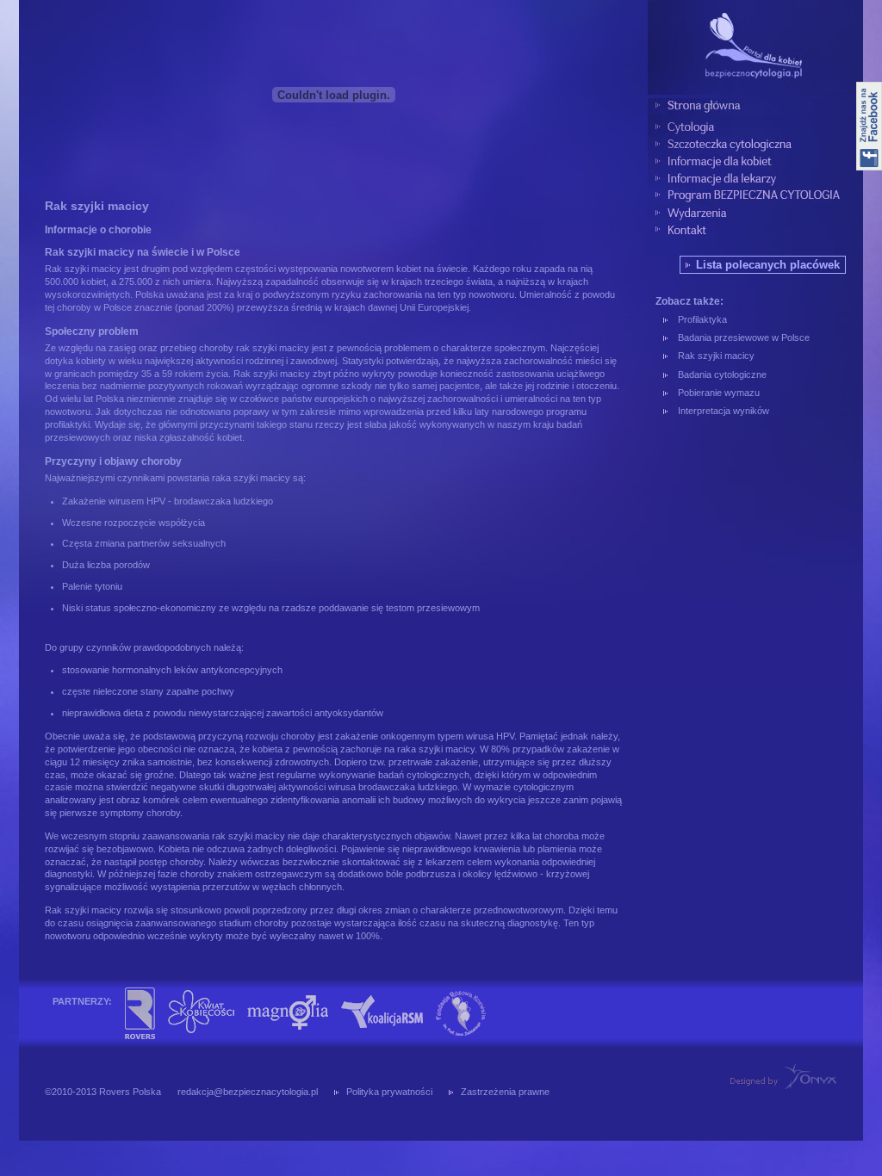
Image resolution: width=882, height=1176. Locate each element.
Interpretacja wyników (723, 410)
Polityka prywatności (389, 1091)
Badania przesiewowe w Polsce (744, 337)
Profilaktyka (702, 319)
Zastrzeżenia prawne (505, 1091)
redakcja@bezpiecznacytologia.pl (247, 1091)
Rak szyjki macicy (716, 355)
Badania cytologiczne (722, 374)
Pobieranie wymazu (719, 392)
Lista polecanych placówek (768, 264)
